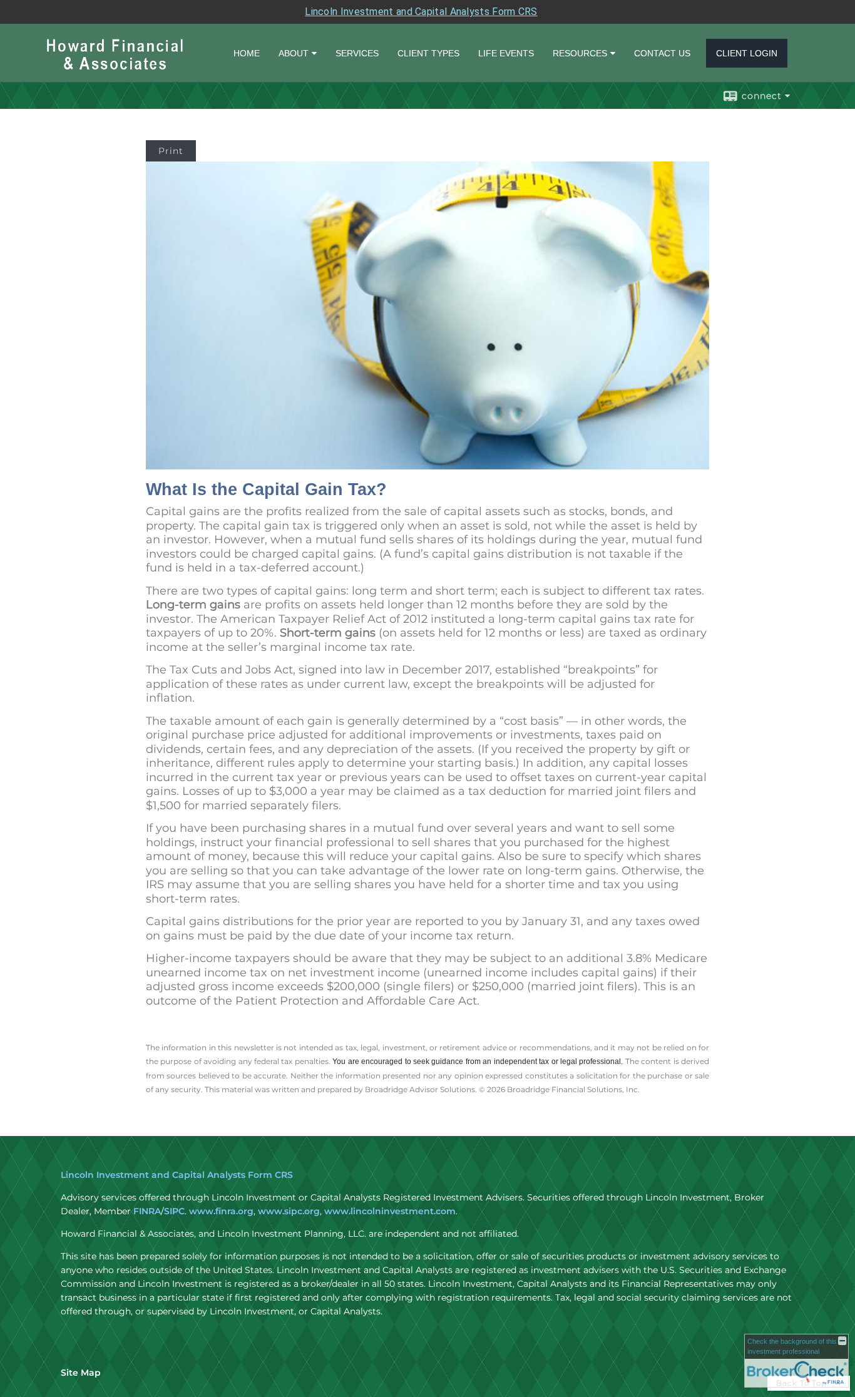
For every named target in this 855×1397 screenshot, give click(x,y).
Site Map (81, 1372)
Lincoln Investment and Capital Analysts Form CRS (421, 12)
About (294, 53)
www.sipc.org (289, 1211)
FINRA (147, 1211)
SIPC (174, 1211)
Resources (580, 53)
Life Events (506, 53)
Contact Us (662, 53)
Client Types (428, 53)
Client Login (746, 53)
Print (170, 150)
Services (357, 53)
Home (246, 53)
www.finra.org (221, 1211)
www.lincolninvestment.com (390, 1211)
